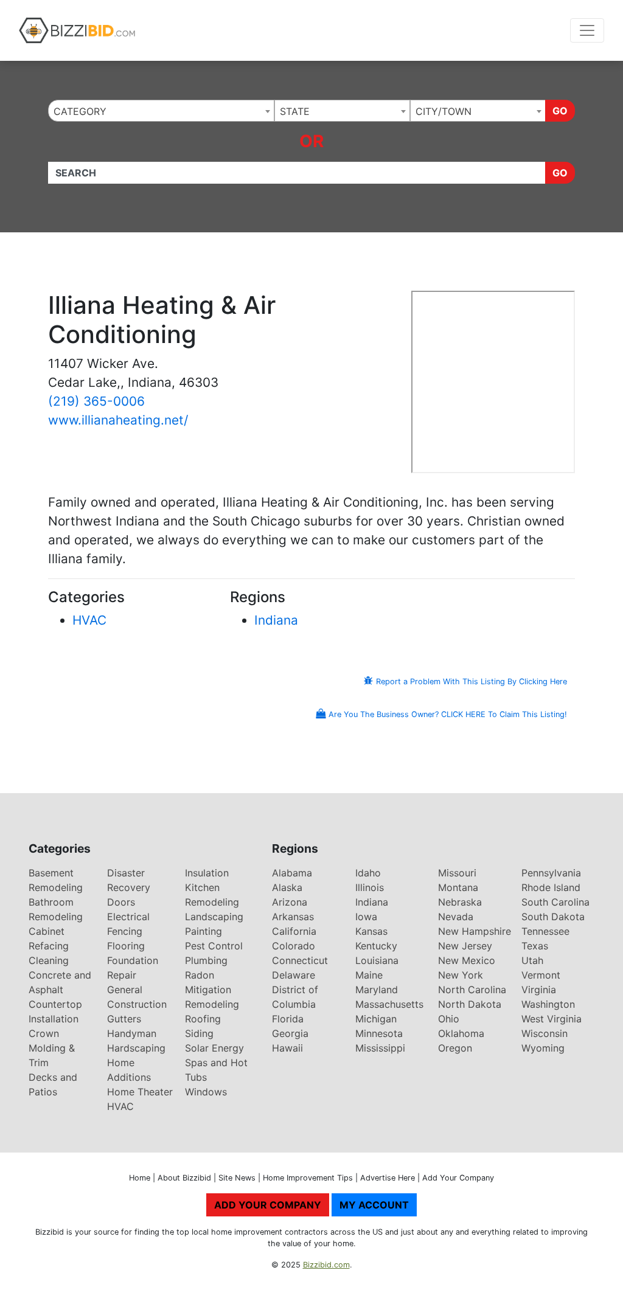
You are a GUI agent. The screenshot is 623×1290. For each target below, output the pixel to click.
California (294, 931)
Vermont (540, 975)
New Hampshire (474, 931)
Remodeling (212, 1004)
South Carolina (555, 902)
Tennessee (545, 931)
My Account (374, 1205)
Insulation (207, 873)
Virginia (538, 989)
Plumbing (206, 960)
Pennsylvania (551, 873)
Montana (458, 887)
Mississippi (380, 1048)
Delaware (293, 975)
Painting (203, 931)
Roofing (203, 1019)
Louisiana (377, 960)
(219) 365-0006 (96, 401)
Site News (237, 1177)
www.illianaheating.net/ (118, 420)
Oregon (455, 1048)
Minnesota (379, 1033)
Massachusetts (389, 1004)
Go (560, 111)
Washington (548, 1004)
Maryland (376, 989)
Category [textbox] (80, 111)
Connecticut (300, 960)
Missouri (457, 873)
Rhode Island (550, 887)
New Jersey (465, 946)
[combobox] (161, 111)
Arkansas (293, 916)
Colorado (293, 946)
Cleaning (49, 960)
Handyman (131, 1033)
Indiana (276, 620)
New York (460, 975)
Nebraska (460, 902)
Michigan (376, 1019)
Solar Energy (214, 1048)
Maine (369, 975)
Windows (206, 1092)
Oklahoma (461, 1033)
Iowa (366, 916)
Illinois (369, 887)
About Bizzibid (184, 1177)
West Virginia (551, 1019)
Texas (534, 946)
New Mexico (466, 960)
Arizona (289, 902)
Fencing (124, 931)
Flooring (126, 946)
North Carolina (472, 989)
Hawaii (287, 1048)
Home (139, 1177)
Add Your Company (458, 1177)
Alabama (292, 873)
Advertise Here (387, 1177)
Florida (288, 1019)
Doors (121, 902)
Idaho (368, 873)
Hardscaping (136, 1048)
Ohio (448, 1019)
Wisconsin (544, 1033)
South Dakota (553, 916)
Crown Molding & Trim (52, 1048)
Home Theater (140, 1092)
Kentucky (376, 946)
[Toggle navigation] (587, 30)
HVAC (89, 620)
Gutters (124, 1019)
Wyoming (543, 1048)
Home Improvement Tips (308, 1177)
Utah (532, 960)
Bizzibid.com (326, 1264)
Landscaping (214, 916)
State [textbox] (295, 111)
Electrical (128, 916)
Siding (199, 1033)
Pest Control (214, 946)
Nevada (455, 916)
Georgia (290, 1033)
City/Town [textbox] (444, 111)
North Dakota (469, 1004)
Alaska (287, 887)
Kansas (371, 931)
